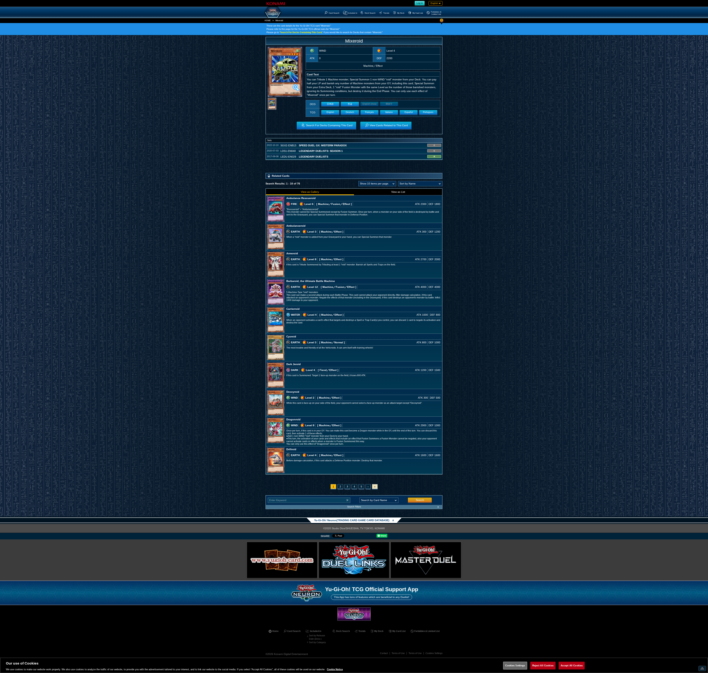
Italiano (389, 112)
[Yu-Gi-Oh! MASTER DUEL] (426, 560)
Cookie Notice (335, 669)
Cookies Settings (434, 653)
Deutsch (350, 112)
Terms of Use (398, 653)
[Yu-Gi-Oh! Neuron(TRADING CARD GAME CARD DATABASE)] (273, 12)
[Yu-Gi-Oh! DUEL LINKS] (354, 560)
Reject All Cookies (542, 665)
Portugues (428, 112)
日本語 (330, 104)
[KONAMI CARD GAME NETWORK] (354, 613)
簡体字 (389, 104)
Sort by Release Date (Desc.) (317, 637)
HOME (268, 20)
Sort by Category (317, 642)
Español (409, 112)
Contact (384, 653)
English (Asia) (369, 104)
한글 (350, 104)
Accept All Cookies (572, 665)
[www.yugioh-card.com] (282, 560)
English (330, 112)
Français (369, 112)
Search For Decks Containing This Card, (301, 32)
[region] (354, 665)
